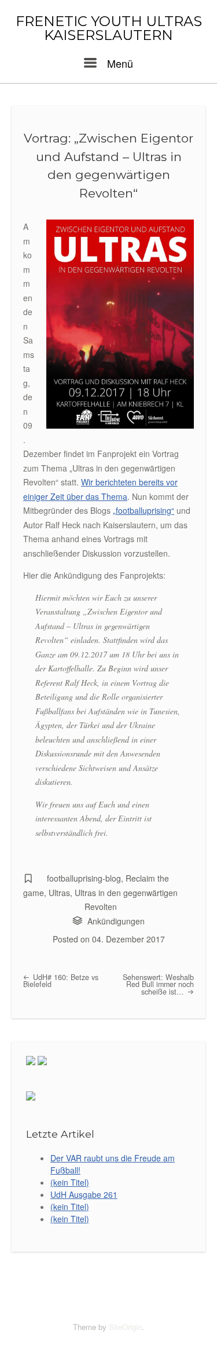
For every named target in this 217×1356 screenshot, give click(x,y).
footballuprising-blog (84, 878)
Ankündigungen (116, 921)
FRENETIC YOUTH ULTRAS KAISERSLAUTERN (109, 28)
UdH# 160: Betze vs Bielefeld (60, 981)
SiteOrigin (125, 1326)
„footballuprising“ (143, 510)
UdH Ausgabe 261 (83, 1194)
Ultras (59, 892)
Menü (118, 63)
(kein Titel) (69, 1182)
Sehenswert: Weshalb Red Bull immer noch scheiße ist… (158, 984)
